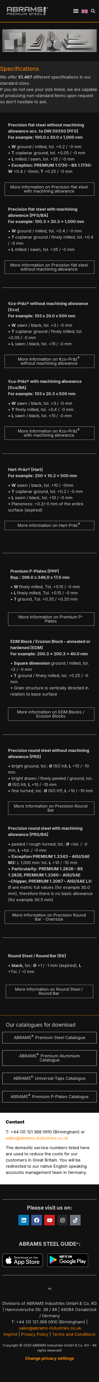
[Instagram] (62, 1220)
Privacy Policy (34, 1334)
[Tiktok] (75, 1220)
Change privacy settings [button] (49, 1358)
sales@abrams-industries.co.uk (37, 1138)
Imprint (10, 1334)
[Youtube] (49, 1220)
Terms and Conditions (74, 1334)
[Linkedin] (23, 1220)
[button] (76, 11)
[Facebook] (36, 1220)
